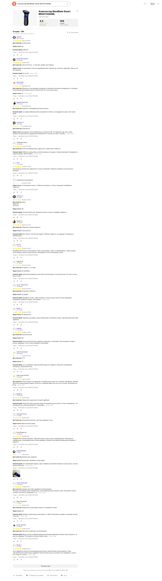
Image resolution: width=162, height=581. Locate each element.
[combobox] (40, 3)
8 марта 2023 (25, 505)
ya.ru (65, 575)
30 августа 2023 (26, 166)
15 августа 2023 (26, 288)
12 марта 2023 (26, 486)
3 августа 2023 (26, 379)
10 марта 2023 (26, 528)
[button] (72, 32)
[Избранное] (145, 4)
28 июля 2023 (25, 417)
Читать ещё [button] (33, 73)
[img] (17, 40)
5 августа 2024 (26, 40)
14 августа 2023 (26, 332)
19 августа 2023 (26, 265)
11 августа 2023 (26, 355)
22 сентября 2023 (27, 126)
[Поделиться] (77, 11)
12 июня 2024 (25, 62)
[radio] (14, 55)
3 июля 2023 (25, 454)
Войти (152, 4)
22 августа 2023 (26, 248)
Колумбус (19, 575)
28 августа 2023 (26, 199)
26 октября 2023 (26, 106)
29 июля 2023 (25, 397)
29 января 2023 (26, 548)
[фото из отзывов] (16, 473)
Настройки (53, 575)
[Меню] (158, 4)
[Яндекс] (14, 4)
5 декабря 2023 (26, 86)
